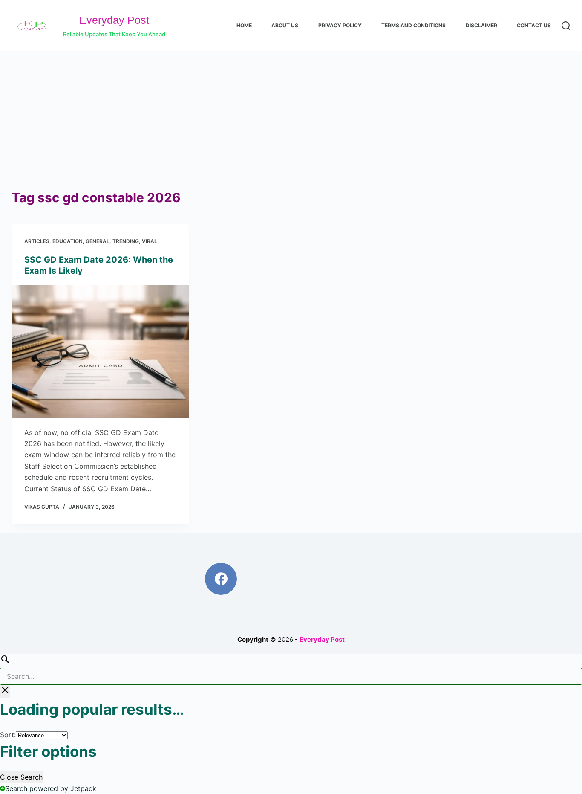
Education (67, 241)
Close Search (21, 777)
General (97, 241)
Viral (149, 241)
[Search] (566, 25)
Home (244, 25)
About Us (284, 25)
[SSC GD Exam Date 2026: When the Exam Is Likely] (100, 351)
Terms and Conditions (413, 25)
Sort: (8, 734)
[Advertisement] (291, 115)
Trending (125, 241)
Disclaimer (481, 25)
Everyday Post (114, 20)
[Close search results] (5, 691)
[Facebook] (221, 579)
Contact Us (534, 25)
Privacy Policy (340, 25)
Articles (36, 241)
